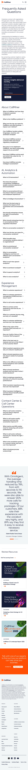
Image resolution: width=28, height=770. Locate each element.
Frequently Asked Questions (7, 745)
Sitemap (3, 750)
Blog (2, 741)
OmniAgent (4, 719)
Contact (15, 750)
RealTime (3, 715)
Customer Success (17, 724)
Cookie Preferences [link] (6, 762)
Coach (3, 713)
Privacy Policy (5, 764)
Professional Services (18, 726)
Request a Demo (18, 666)
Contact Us (8, 666)
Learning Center (5, 739)
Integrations (4, 728)
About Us (16, 737)
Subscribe (8, 97)
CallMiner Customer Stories (19, 721)
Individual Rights (15, 762)
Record (3, 724)
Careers (15, 745)
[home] (6, 2)
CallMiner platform (7, 44)
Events (3, 743)
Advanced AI (4, 706)
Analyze (3, 711)
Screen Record (4, 726)
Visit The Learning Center (7, 557)
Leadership (16, 739)
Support (3, 747)
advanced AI (11, 690)
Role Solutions (16, 713)
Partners (15, 743)
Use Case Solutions (17, 711)
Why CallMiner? (17, 706)
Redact (3, 721)
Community (16, 728)
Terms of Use (23, 762)
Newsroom (16, 741)
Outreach (3, 717)
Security (15, 747)
